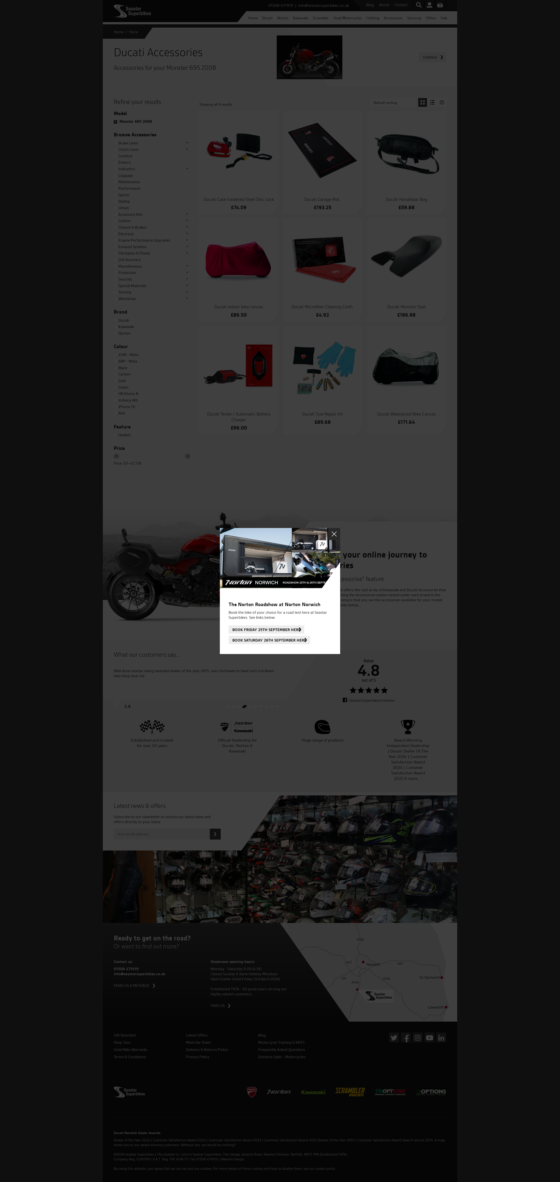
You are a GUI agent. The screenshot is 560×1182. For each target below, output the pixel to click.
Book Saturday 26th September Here (269, 640)
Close (334, 534)
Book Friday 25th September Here (266, 629)
